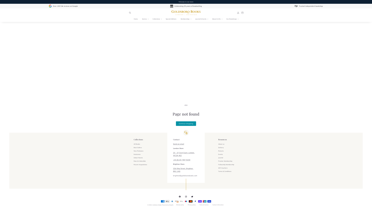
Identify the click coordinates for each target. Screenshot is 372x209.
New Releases (138, 151)
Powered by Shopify (167, 205)
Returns (221, 151)
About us (221, 144)
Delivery (221, 147)
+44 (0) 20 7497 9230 (181, 160)
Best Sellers (138, 147)
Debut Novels (138, 158)
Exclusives (137, 154)
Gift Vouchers (222, 168)
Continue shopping (186, 124)
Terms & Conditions (224, 171)
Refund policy (180, 205)
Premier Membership (225, 161)
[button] (130, 13)
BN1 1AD (176, 171)
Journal (220, 158)
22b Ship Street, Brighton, (183, 168)
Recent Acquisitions (140, 164)
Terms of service (203, 205)
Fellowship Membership (226, 164)
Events (220, 154)
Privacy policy (192, 205)
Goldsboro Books (157, 205)
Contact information (217, 205)
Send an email (178, 144)
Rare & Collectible (140, 161)
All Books (137, 144)
